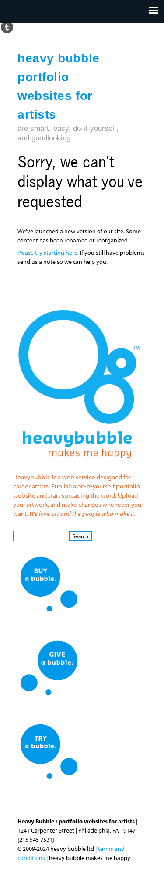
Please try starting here (47, 252)
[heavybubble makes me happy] (78, 464)
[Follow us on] (7, 26)
